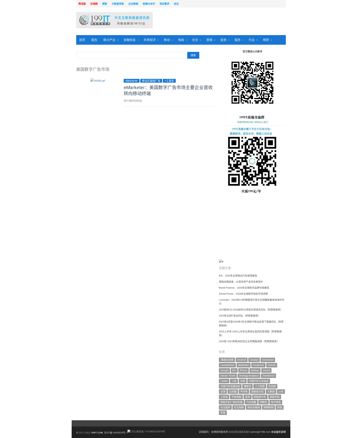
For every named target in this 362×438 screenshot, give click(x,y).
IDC (234, 370)
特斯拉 (263, 402)
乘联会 (247, 386)
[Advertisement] (229, 20)
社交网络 (239, 407)
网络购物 (268, 407)
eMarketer (131, 80)
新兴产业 (109, 40)
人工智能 (260, 386)
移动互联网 (254, 407)
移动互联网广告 (151, 80)
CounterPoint (227, 365)
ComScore (268, 359)
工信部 (224, 396)
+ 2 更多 (169, 80)
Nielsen (255, 370)
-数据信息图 (226, 359)
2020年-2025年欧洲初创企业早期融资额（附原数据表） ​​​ (249, 341)
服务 (238, 40)
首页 (82, 40)
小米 (280, 391)
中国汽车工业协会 (258, 380)
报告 (94, 40)
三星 (234, 380)
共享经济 (150, 40)
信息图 (272, 386)
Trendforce (268, 375)
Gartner (272, 365)
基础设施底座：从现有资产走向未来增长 (241, 281)
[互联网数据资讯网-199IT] (100, 20)
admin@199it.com (261, 431)
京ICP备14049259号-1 (115, 432)
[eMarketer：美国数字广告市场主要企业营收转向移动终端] (97, 80)
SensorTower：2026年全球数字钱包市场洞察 (243, 293)
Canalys (254, 359)
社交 (195, 40)
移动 (167, 40)
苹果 (222, 412)
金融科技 (129, 40)
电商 (181, 40)
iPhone (243, 370)
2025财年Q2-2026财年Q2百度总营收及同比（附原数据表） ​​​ (251, 309)
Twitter (224, 380)
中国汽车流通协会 (230, 386)
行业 (252, 40)
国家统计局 (257, 391)
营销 (209, 40)
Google (224, 370)
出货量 (232, 391)
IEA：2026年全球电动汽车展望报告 (238, 275)
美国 (279, 407)
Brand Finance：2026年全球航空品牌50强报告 (244, 287)
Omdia (266, 370)
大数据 (271, 391)
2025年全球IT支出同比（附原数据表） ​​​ (240, 315)
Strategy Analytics (249, 375)
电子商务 (276, 402)
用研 (266, 40)
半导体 (244, 391)
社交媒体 (225, 407)
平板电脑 (236, 396)
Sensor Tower (227, 375)
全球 (222, 391)
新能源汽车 (260, 396)
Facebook (258, 365)
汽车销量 (251, 402)
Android (241, 359)
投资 (223, 40)
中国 (242, 380)
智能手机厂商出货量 (231, 402)
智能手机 (275, 396)
